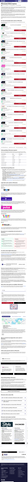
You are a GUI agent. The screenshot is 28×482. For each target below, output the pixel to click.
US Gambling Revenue (5, 476)
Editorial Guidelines (21, 473)
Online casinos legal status (19, 147)
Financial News (12, 471)
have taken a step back (21, 175)
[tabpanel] (14, 301)
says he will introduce (16, 177)
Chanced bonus (16, 439)
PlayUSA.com (2, 2)
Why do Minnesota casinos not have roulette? (11, 413)
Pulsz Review (3, 67)
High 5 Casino (3, 201)
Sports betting (7, 459)
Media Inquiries (21, 472)
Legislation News (12, 470)
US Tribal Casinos (4, 477)
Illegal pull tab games (10, 180)
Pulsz (1, 210)
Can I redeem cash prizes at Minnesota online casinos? (13, 397)
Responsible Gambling (22, 471)
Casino (12, 459)
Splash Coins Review (4, 116)
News (5, 459)
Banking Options (12, 472)
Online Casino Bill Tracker (4, 474)
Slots (4, 290)
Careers (20, 475)
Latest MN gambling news (4, 147)
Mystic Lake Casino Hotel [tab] (6, 316)
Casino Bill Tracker (22, 264)
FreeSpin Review (4, 75)
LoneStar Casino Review (5, 26)
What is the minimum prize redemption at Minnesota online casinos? (12, 401)
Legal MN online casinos (12, 147)
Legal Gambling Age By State (5, 472)
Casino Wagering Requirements (4, 471)
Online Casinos (5, 2)
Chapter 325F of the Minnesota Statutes (6, 254)
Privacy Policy (20, 476)
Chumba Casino (3, 218)
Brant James (7, 5)
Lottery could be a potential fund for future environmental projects (16, 178)
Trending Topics (12, 473)
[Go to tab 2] (2, 334)
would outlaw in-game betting (13, 174)
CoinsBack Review (4, 83)
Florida (10, 459)
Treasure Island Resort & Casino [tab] (16, 316)
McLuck (2, 227)
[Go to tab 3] (3, 334)
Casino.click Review (4, 124)
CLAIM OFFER (20, 30)
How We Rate (20, 470)
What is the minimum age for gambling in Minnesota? (12, 410)
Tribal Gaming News (12, 469)
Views (13, 459)
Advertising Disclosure (22, 474)
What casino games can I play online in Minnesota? (12, 404)
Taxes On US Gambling (5, 475)
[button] (26, 1)
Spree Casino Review (4, 59)
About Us (20, 469)
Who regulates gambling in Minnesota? (10, 407)
